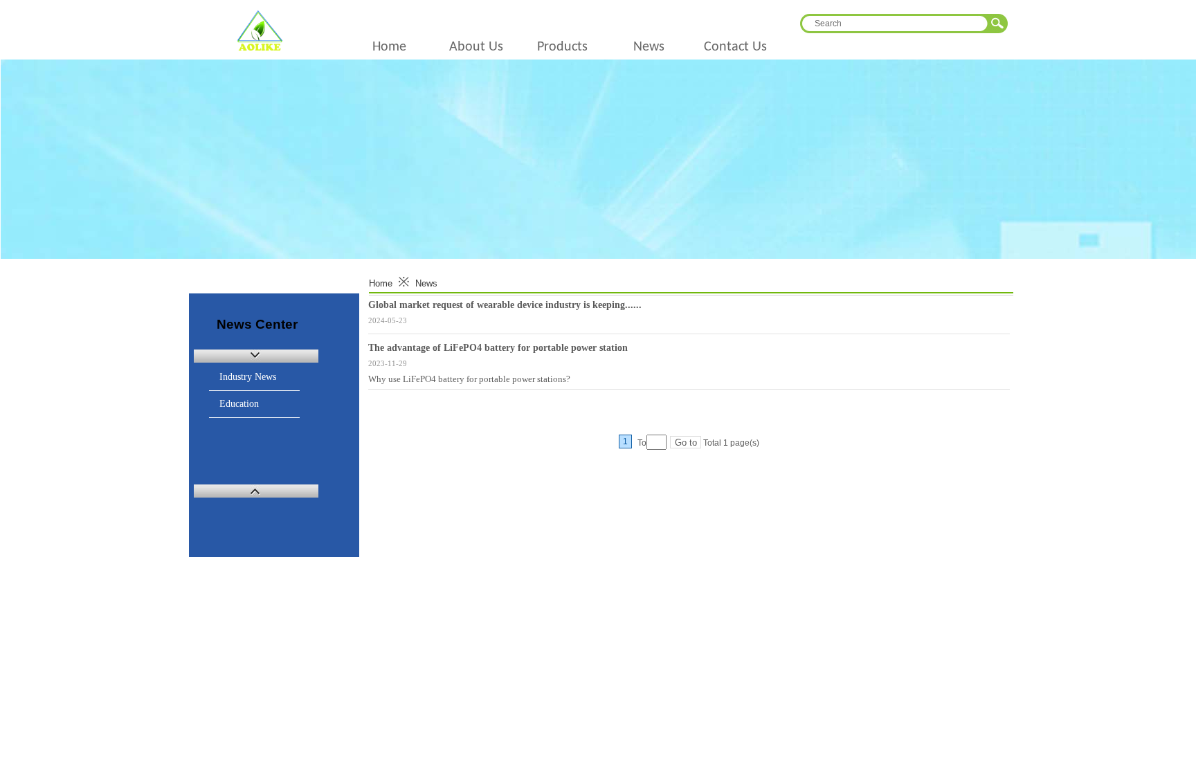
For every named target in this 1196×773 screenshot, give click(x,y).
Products (562, 47)
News (648, 47)
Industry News (247, 377)
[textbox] (893, 23)
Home (389, 47)
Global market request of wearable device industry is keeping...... (505, 305)
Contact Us (735, 47)
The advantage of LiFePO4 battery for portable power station (498, 348)
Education (239, 404)
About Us (476, 47)
